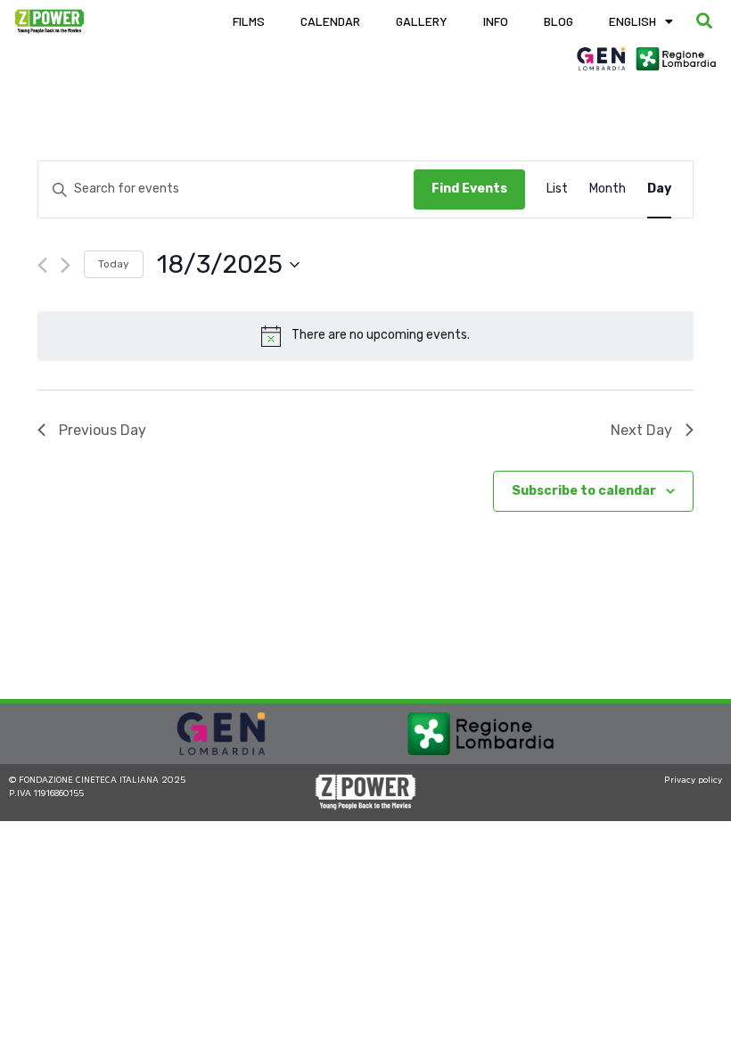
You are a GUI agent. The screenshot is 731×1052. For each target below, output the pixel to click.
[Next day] (65, 265)
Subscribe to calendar (584, 490)
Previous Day (102, 430)
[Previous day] (42, 265)
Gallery (422, 21)
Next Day (641, 430)
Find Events (469, 188)
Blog (558, 21)
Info (495, 21)
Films (249, 21)
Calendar (330, 21)
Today (113, 264)
